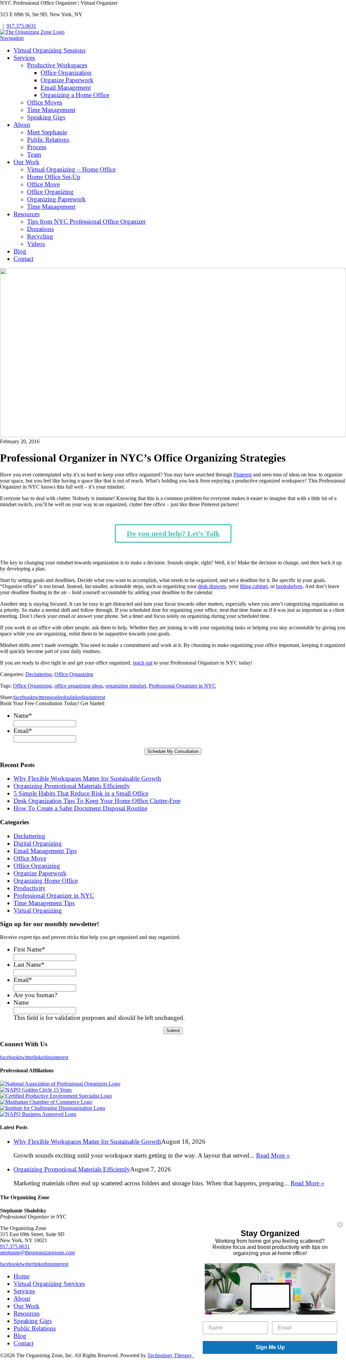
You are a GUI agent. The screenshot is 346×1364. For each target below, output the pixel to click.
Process (36, 147)
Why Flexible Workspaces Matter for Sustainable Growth (87, 778)
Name (23, 715)
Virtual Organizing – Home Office (71, 169)
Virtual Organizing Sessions (49, 50)
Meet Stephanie (47, 132)
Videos (36, 243)
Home (21, 1276)
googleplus (58, 697)
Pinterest (242, 474)
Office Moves (44, 102)
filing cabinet (254, 586)
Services (24, 57)
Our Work (27, 161)
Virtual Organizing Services (49, 1283)
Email (23, 730)
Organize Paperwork (67, 80)
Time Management (51, 109)
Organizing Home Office (46, 880)
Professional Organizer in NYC (182, 686)
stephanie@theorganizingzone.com (37, 1252)
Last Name (29, 964)
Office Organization (66, 72)
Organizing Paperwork (56, 199)
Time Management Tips (44, 903)
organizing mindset (125, 686)
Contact (23, 258)
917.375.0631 (21, 26)
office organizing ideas (78, 686)
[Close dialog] (340, 1224)
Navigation (12, 38)
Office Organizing (50, 191)
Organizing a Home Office (75, 94)
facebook (23, 697)
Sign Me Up (270, 1347)
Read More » (273, 1155)
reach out (142, 663)
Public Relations (48, 139)
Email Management (66, 87)
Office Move (43, 184)
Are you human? (35, 995)
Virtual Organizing (38, 910)
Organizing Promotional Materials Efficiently (72, 785)
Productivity (30, 888)
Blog (20, 251)
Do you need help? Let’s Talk (173, 533)
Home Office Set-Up (53, 176)
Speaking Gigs (46, 117)
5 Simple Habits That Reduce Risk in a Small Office (81, 793)
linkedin (78, 697)
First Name (29, 949)
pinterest (96, 697)
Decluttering (38, 674)
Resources (27, 214)
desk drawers (212, 586)
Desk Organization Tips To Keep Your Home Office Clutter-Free (97, 800)
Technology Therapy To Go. (177, 1355)
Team (34, 154)
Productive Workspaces (57, 65)
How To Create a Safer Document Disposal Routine (80, 808)
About (22, 124)
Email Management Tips (45, 850)
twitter (40, 697)
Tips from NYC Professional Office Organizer (86, 221)
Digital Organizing (38, 843)
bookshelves (289, 586)
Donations (40, 228)
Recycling (40, 236)
